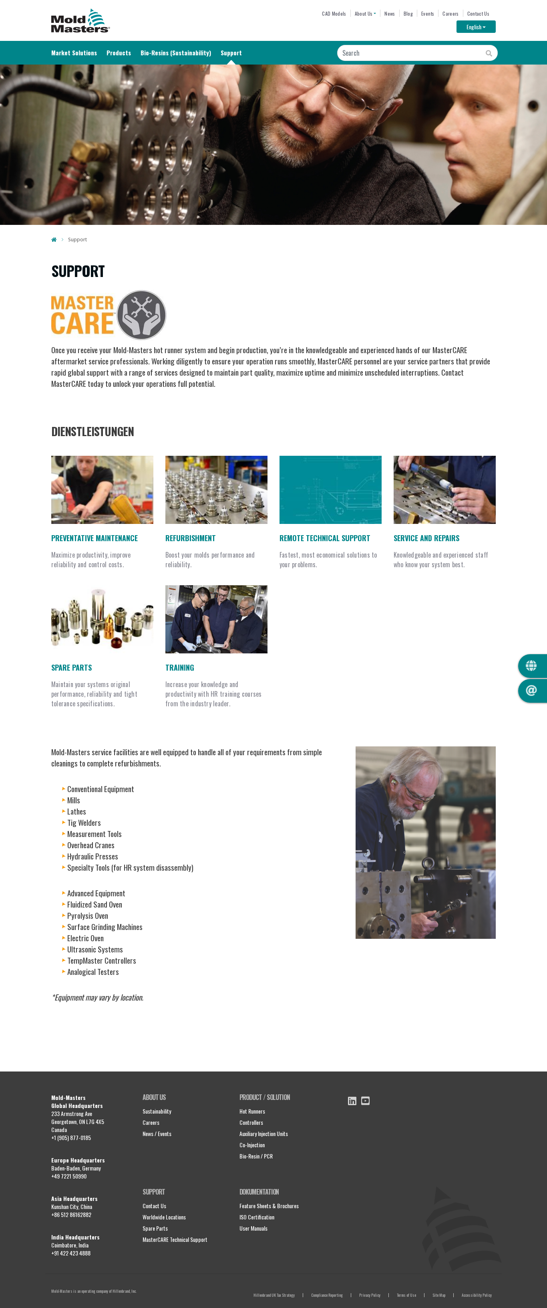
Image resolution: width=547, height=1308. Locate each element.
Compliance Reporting (327, 1295)
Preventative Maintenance (94, 538)
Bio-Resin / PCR (256, 1156)
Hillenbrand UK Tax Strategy (274, 1295)
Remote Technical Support (325, 538)
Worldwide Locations (164, 1217)
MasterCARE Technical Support (175, 1239)
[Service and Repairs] (445, 490)
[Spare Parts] (102, 619)
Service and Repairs (426, 538)
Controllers (251, 1122)
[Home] (80, 20)
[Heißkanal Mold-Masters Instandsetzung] (216, 490)
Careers (450, 13)
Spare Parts (71, 667)
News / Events (157, 1133)
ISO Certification (256, 1217)
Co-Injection (252, 1144)
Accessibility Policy (477, 1295)
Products (119, 52)
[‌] (352, 1101)
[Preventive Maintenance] (102, 490)
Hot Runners (252, 1111)
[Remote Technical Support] (331, 490)
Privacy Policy (369, 1295)
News (389, 13)
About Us (364, 13)
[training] (216, 619)
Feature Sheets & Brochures (269, 1205)
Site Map (438, 1295)
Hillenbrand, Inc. (125, 1291)
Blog (408, 13)
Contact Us (478, 13)
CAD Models (334, 13)
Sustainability (157, 1111)
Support (231, 52)
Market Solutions (74, 52)
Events (427, 13)
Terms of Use (406, 1295)
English (481, 26)
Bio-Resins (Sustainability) (176, 52)
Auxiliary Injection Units (263, 1133)
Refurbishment (190, 538)
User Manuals (253, 1228)
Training (179, 667)
